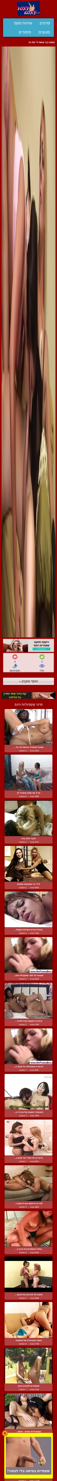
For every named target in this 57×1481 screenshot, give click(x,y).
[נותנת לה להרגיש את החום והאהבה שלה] (28, 1274)
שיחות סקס (23, 23)
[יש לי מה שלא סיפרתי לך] (28, 772)
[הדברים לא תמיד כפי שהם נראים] (28, 1137)
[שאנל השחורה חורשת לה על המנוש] (28, 727)
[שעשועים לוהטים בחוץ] (28, 1365)
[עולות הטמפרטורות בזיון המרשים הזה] (28, 1229)
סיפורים (25, 32)
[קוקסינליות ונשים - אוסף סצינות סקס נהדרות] (28, 1411)
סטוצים (44, 32)
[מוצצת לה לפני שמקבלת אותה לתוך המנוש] (28, 955)
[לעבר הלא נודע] (28, 818)
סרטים (45, 23)
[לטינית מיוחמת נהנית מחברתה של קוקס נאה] (28, 1183)
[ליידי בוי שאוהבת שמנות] (28, 864)
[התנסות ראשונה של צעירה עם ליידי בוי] (28, 1092)
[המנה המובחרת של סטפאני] (28, 1320)
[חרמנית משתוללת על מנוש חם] (28, 1046)
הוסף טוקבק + (28, 681)
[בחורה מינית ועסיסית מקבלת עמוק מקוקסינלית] (28, 909)
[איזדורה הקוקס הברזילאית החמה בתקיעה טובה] (28, 1001)
